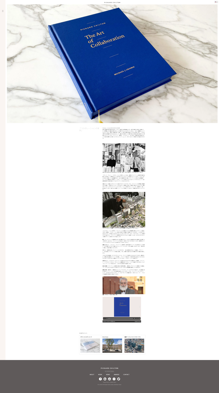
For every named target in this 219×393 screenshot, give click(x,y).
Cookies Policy (113, 382)
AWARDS (116, 374)
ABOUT (92, 374)
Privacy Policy (106, 382)
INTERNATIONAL (109, 371)
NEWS (108, 374)
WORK (100, 374)
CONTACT (126, 374)
